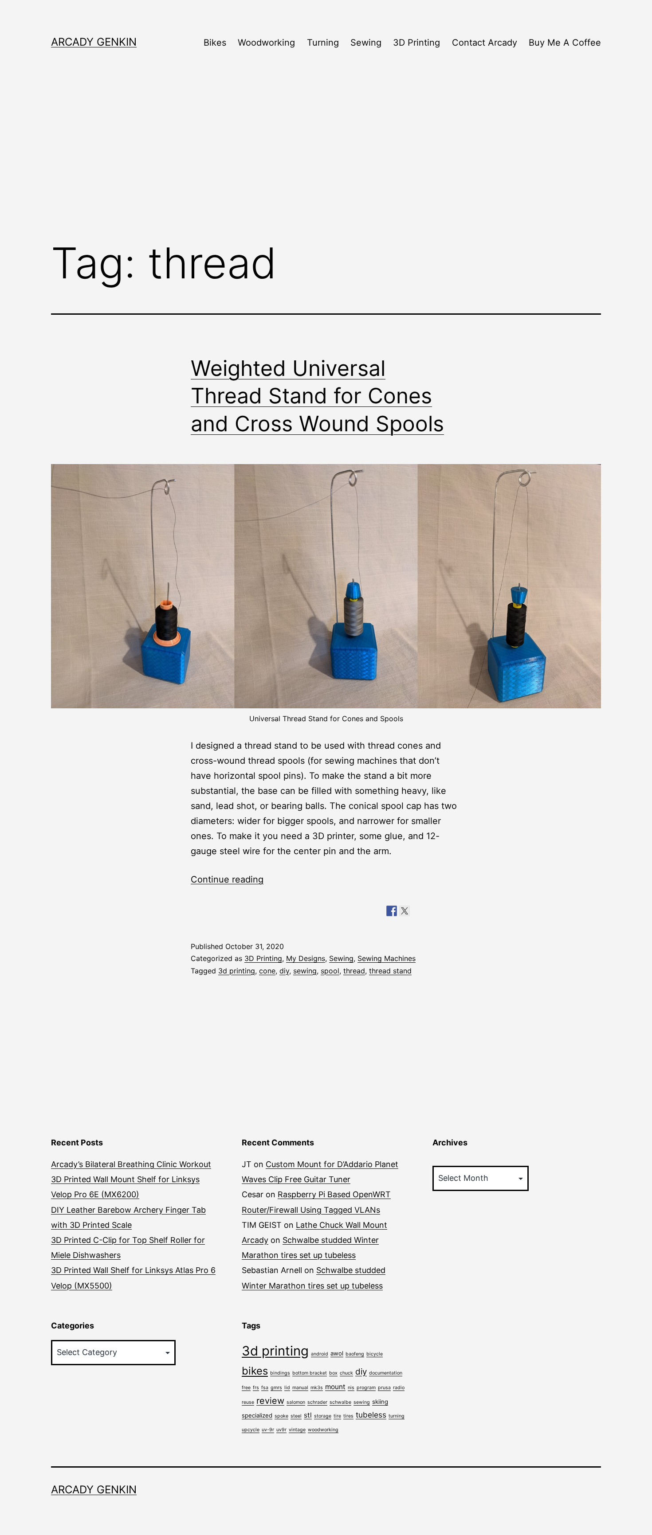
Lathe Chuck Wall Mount (341, 1225)
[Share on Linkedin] (443, 911)
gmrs (276, 1387)
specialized (257, 1415)
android (319, 1354)
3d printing (236, 970)
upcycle (250, 1430)
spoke (281, 1416)
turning (397, 1416)
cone (267, 970)
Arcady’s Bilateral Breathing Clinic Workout (131, 1164)
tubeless (371, 1414)
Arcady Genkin (94, 41)
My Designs (305, 958)
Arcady (255, 1240)
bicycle (374, 1354)
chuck (346, 1373)
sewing (305, 970)
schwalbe (340, 1402)
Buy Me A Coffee (565, 42)
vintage (297, 1430)
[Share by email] (456, 911)
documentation (385, 1373)
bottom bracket (309, 1373)
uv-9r (268, 1430)
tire (337, 1416)
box (333, 1373)
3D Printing (416, 42)
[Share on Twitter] (404, 911)
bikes (255, 1370)
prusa (384, 1387)
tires (348, 1416)
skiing (380, 1401)
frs (256, 1387)
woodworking (323, 1430)
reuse (248, 1402)
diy (284, 970)
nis (351, 1387)
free (246, 1387)
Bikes (215, 42)
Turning (323, 42)
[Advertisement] (326, 160)
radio (399, 1387)
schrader (317, 1402)
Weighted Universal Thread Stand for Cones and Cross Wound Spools (317, 396)
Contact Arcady (484, 42)
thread (354, 970)
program (366, 1387)
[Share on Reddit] (417, 911)
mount (335, 1387)
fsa (264, 1387)
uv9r (281, 1430)
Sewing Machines (386, 958)
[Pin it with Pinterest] (430, 911)
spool (330, 970)
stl (308, 1415)
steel (296, 1416)
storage (322, 1416)
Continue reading (227, 879)
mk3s (316, 1387)
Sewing (365, 42)
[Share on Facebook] (391, 911)
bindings (280, 1373)
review (270, 1400)
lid (287, 1387)
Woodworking (266, 42)
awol (336, 1353)
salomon (296, 1402)
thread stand (390, 970)
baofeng (355, 1354)
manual (300, 1387)
